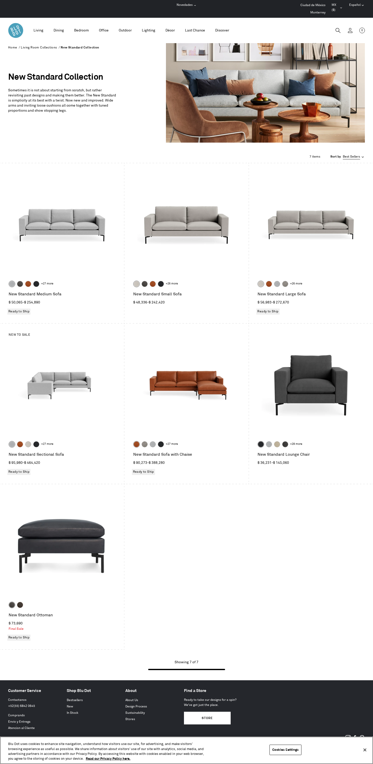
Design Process (136, 706)
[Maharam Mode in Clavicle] (136, 284)
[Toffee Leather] (28, 284)
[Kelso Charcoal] (285, 444)
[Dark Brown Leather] (20, 605)
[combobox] (347, 156)
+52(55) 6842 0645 (21, 706)
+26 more (172, 283)
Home (12, 47)
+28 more (296, 444)
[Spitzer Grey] (285, 284)
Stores (130, 719)
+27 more (47, 283)
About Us (131, 700)
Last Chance (195, 30)
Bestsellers (75, 700)
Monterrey (318, 12)
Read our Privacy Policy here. (108, 758)
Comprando (16, 715)
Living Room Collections (39, 47)
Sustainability (135, 712)
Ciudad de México (313, 5)
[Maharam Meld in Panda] (36, 284)
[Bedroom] (81, 30)
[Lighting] (148, 30)
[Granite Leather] (20, 284)
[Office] (104, 30)
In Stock (72, 712)
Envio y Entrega (19, 721)
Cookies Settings (285, 749)
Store (207, 718)
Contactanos (17, 700)
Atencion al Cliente (21, 728)
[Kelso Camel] (277, 444)
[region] (186, 750)
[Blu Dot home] (15, 30)
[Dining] (59, 30)
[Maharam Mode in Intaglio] (12, 284)
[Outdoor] (125, 30)
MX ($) (337, 8)
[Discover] (222, 30)
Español (355, 5)
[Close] (364, 749)
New (70, 706)
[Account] (350, 30)
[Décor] (170, 30)
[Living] (38, 30)
